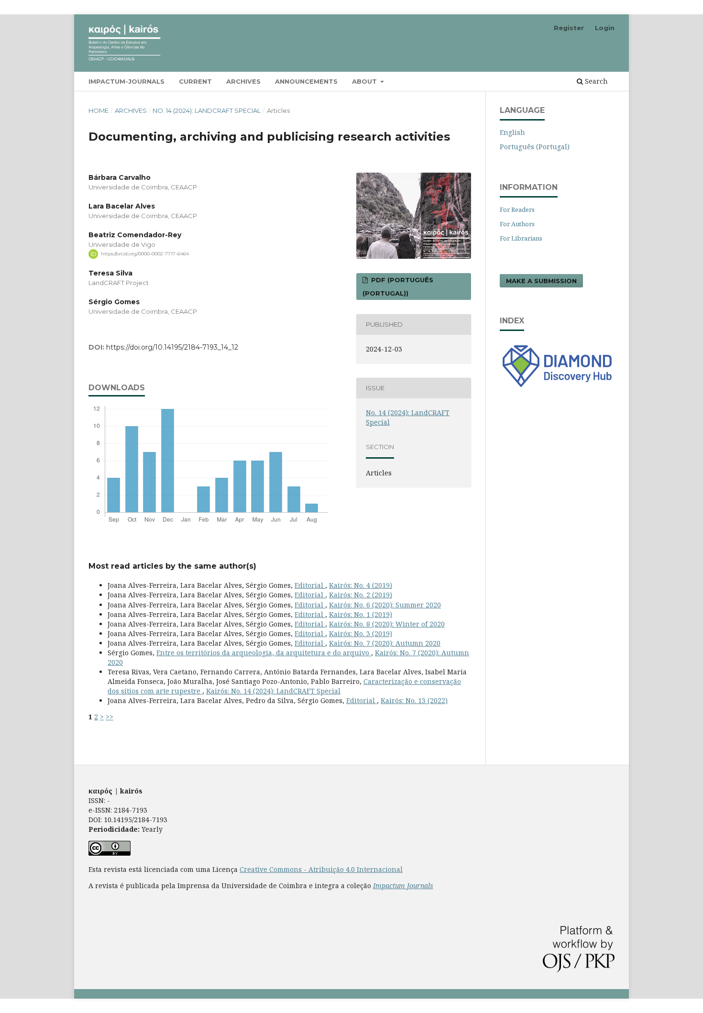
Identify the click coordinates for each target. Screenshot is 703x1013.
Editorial (310, 585)
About (365, 81)
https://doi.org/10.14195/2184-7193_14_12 (172, 347)
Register (569, 28)
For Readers (517, 209)
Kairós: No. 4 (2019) (360, 585)
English (512, 132)
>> (109, 716)
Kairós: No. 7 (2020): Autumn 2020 (384, 643)
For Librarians (521, 238)
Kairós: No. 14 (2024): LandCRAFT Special (273, 690)
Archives (243, 81)
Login (605, 28)
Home (98, 110)
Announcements (306, 81)
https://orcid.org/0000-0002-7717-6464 (145, 254)
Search (595, 81)
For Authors (517, 224)
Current (195, 81)
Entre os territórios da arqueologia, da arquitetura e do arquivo (263, 652)
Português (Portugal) (535, 146)
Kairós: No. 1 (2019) (360, 614)
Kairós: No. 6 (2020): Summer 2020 (385, 604)
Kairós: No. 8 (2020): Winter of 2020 (387, 623)
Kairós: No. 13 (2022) (414, 700)
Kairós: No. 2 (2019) (360, 594)
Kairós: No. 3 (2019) (360, 633)
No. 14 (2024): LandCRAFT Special (207, 110)
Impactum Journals (403, 885)
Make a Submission (541, 281)
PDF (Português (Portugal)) (397, 286)
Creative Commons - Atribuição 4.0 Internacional (321, 869)
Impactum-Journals (126, 81)
